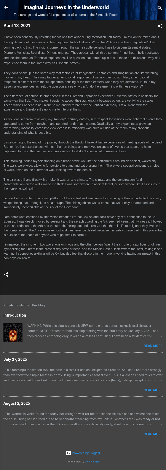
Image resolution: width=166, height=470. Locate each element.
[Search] (160, 8)
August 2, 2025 (16, 403)
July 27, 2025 (15, 359)
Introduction (14, 315)
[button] (160, 26)
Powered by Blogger (85, 453)
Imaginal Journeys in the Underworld (66, 7)
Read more (153, 346)
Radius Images (92, 461)
